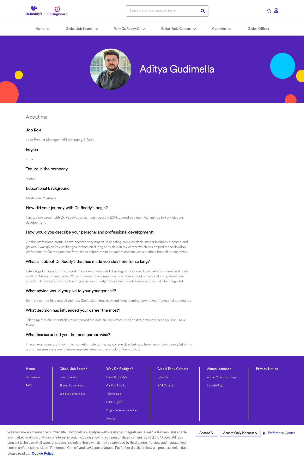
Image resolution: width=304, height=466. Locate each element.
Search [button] (202, 10)
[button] (279, 433)
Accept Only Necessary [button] (240, 433)
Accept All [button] (206, 433)
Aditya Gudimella (177, 70)
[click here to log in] (276, 11)
